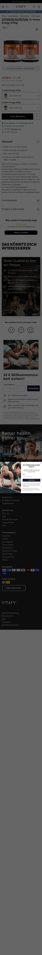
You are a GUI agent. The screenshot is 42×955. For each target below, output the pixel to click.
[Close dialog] (40, 463)
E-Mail (24, 474)
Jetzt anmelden (31, 480)
